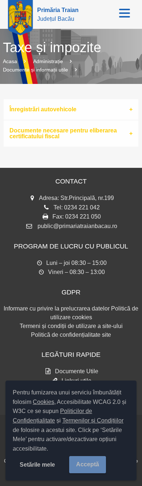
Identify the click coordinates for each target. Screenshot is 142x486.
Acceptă (87, 464)
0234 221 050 (83, 216)
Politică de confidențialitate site (71, 335)
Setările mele (37, 465)
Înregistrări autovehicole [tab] (42, 109)
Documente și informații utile (35, 70)
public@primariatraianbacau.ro (77, 226)
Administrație (48, 61)
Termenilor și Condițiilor (92, 420)
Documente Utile (76, 371)
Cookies (43, 402)
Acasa (10, 61)
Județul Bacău (58, 14)
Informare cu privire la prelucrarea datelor (57, 308)
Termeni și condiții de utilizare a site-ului (71, 326)
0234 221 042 (82, 207)
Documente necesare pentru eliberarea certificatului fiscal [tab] (63, 133)
